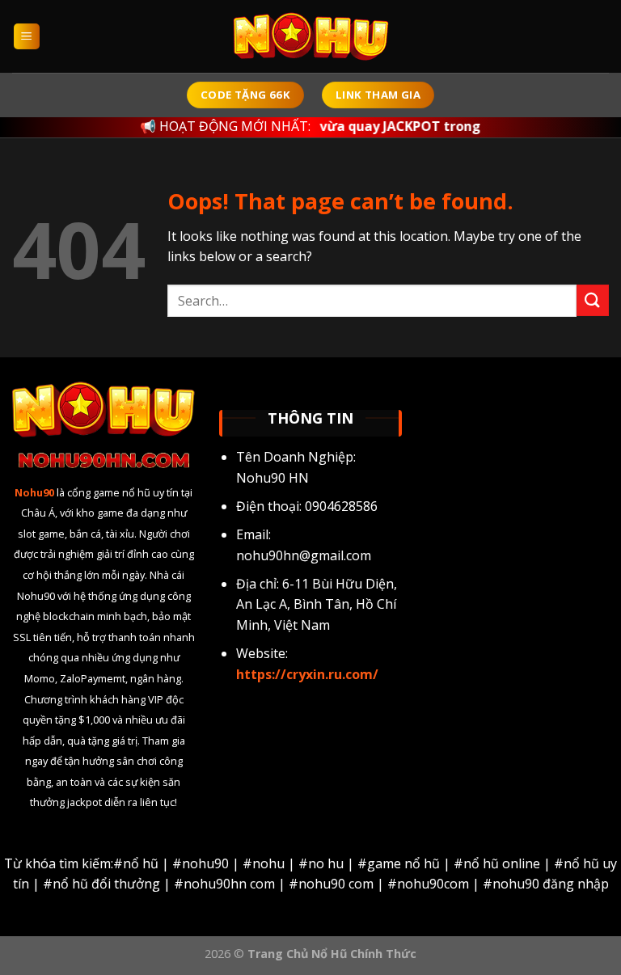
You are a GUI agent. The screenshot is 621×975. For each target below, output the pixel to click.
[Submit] (593, 300)
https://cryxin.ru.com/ (307, 674)
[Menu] (27, 36)
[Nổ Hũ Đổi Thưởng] (310, 36)
